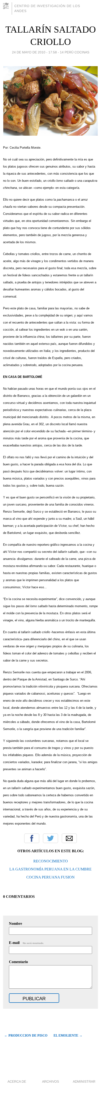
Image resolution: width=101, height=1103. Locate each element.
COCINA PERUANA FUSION (50, 877)
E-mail (26, 943)
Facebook (31, 838)
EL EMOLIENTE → (68, 1035)
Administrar (84, 1081)
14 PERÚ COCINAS (74, 52)
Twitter (50, 838)
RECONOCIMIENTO (50, 861)
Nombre (15, 923)
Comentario (18, 962)
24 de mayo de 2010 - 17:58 (34, 52)
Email (69, 838)
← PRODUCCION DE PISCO (25, 1035)
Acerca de (17, 1081)
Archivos (50, 1081)
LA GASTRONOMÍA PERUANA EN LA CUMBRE (50, 869)
